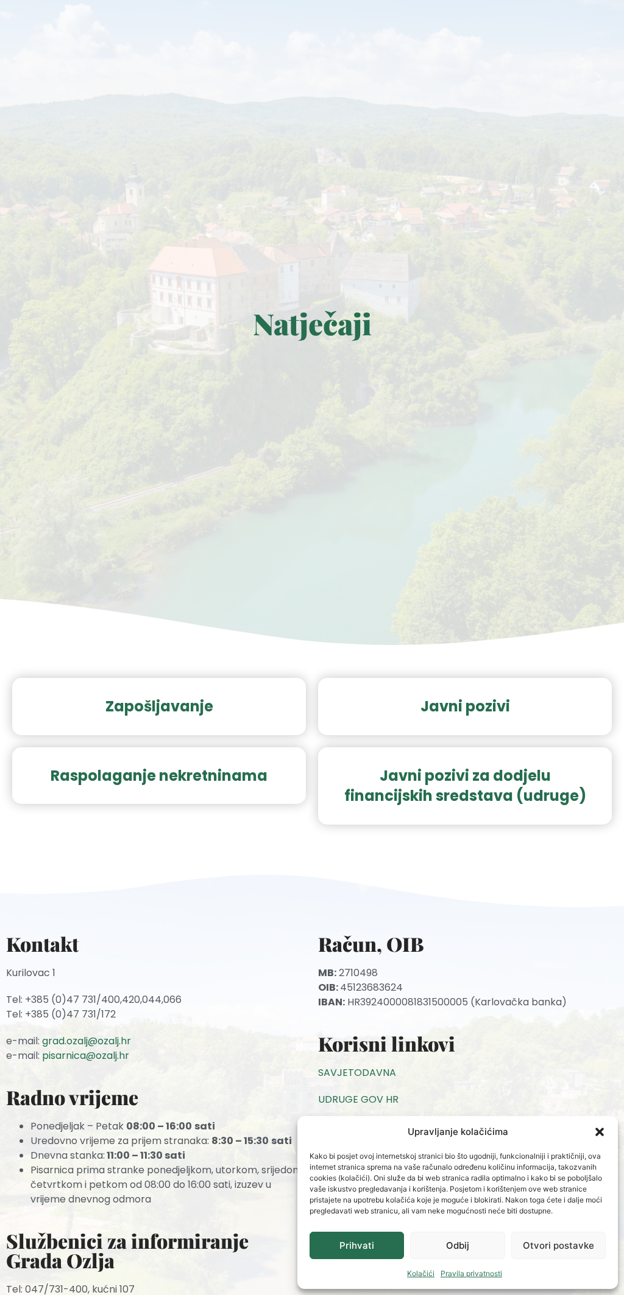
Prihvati (356, 1245)
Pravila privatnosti (471, 1273)
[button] (600, 1132)
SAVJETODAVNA (357, 1073)
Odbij (457, 1245)
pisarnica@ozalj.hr (85, 1056)
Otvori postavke (558, 1245)
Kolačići (420, 1273)
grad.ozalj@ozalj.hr (86, 1041)
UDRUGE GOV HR (358, 1099)
